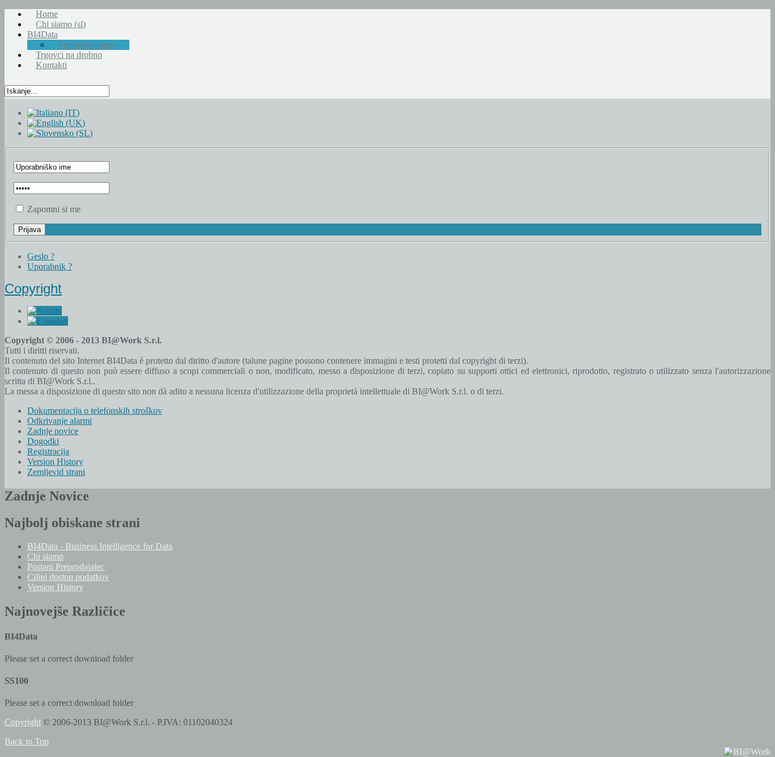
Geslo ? (40, 256)
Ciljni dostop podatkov (68, 577)
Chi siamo (45, 556)
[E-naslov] (47, 321)
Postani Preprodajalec (65, 566)
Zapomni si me (54, 209)
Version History (55, 587)
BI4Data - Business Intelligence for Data (99, 546)
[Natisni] (44, 311)
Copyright (33, 288)
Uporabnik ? (49, 266)
